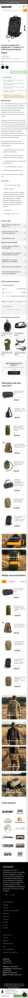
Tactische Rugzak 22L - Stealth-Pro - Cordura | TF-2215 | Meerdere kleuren (20, 519)
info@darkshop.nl (17, 968)
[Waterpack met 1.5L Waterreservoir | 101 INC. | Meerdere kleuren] (8, 466)
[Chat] (25, 995)
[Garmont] (20, 820)
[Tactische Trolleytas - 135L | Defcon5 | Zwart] (8, 395)
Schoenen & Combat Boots (11, 910)
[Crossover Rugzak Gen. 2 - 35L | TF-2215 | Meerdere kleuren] (8, 448)
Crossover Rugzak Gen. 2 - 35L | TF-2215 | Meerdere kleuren (20, 445)
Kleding (5, 922)
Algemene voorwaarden (10, 952)
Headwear (6, 916)
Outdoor (5, 908)
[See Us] (10, 894)
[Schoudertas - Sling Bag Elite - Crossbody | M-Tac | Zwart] (8, 412)
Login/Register (19, 6)
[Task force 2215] (8, 854)
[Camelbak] (8, 845)
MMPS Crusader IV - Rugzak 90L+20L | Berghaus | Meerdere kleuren (19, 428)
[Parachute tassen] (14, 733)
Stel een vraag (14, 373)
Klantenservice (7, 935)
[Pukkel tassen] (14, 759)
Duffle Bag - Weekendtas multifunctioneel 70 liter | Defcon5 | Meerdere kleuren (19, 482)
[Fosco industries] (20, 845)
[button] (21, 58)
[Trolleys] (14, 541)
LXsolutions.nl (15, 987)
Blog (4, 946)
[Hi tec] (8, 812)
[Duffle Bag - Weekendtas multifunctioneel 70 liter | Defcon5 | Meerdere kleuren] (8, 484)
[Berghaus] (14, 707)
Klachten (5, 941)
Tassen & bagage (8, 902)
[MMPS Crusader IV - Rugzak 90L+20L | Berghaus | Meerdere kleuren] (8, 430)
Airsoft (5, 925)
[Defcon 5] (8, 828)
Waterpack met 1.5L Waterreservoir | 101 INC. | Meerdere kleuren (19, 464)
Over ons (5, 938)
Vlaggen (5, 905)
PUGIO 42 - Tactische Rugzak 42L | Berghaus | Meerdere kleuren (20, 679)
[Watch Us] (6, 894)
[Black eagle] (8, 820)
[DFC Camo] (24, 29)
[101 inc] (20, 854)
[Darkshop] (6, 7)
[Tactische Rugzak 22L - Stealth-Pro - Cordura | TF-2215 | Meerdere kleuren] (8, 521)
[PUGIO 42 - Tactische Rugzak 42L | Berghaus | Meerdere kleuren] (8, 681)
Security (5, 928)
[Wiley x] (20, 812)
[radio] (3, 67)
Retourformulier (8, 943)
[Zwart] (24, 26)
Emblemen (6, 913)
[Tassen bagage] (14, 784)
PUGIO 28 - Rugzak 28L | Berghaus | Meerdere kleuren (19, 500)
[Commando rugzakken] (14, 560)
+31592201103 (13, 966)
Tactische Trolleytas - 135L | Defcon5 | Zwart (19, 392)
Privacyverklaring (8, 949)
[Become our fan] (3, 894)
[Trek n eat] (20, 828)
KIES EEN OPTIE (19, 72)
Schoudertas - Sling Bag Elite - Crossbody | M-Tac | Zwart (20, 410)
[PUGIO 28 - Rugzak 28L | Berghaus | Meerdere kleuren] (8, 503)
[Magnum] (20, 837)
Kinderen (5, 919)
